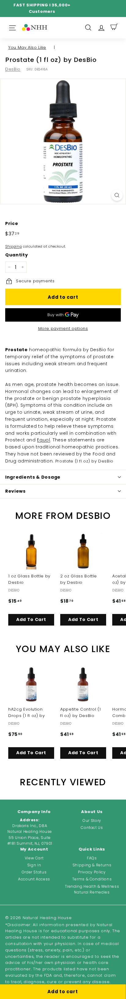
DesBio (12, 69)
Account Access (34, 879)
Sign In (34, 865)
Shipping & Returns (92, 865)
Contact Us (92, 827)
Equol (43, 440)
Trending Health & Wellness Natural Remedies (92, 889)
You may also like (27, 47)
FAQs (92, 858)
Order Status (34, 872)
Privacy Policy (92, 872)
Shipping (13, 246)
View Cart (34, 858)
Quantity (16, 255)
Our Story (92, 820)
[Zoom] (117, 195)
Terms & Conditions (92, 879)
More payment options (63, 328)
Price (11, 223)
